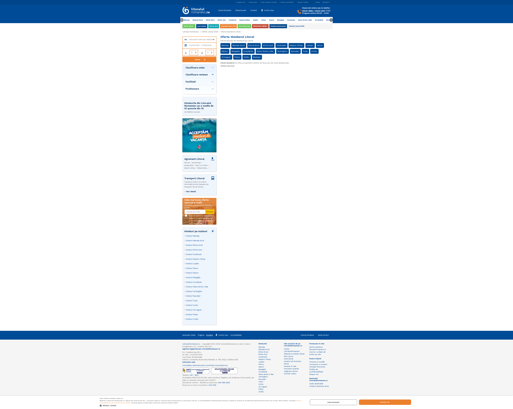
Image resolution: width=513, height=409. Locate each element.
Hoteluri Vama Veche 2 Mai (197, 287)
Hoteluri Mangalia (193, 277)
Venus (263, 20)
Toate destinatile (316, 384)
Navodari (295, 51)
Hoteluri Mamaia (192, 236)
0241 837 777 (323, 10)
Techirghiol (319, 20)
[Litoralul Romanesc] (196, 11)
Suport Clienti (303, 2)
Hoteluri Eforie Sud (194, 250)
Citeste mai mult (227, 66)
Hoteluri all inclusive (278, 26)
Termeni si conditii (316, 362)
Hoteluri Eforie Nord (194, 245)
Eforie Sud (222, 20)
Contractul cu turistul (318, 364)
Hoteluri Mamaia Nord (195, 241)
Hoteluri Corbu (192, 305)
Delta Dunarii (240, 10)
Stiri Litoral (288, 356)
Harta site (253, 2)
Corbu (314, 51)
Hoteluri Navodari (193, 296)
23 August (226, 57)
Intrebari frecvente (317, 367)
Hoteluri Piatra (192, 315)
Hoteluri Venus (192, 268)
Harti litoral (288, 359)
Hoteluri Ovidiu (192, 319)
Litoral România (307, 335)
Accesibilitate (236, 335)
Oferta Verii (213, 26)
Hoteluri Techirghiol (194, 291)
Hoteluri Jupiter (192, 264)
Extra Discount (244, 26)
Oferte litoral (188, 26)
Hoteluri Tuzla (191, 301)
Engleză (201, 335)
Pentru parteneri (287, 2)
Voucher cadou (290, 374)
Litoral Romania (224, 10)
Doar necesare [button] (333, 402)
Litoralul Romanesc (190, 32)
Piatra (237, 57)
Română (209, 335)
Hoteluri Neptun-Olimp (195, 259)
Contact (253, 10)
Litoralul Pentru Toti (228, 26)
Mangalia (280, 20)
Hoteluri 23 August (193, 310)
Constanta (291, 20)
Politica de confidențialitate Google (118, 403)
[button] (201, 405)
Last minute (201, 26)
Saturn (271, 20)
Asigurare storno (291, 371)
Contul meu (269, 10)
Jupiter (255, 20)
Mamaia (187, 20)
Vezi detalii (191, 191)
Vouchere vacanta (291, 369)
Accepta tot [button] (385, 402)
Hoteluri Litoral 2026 (296, 26)
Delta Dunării (323, 335)
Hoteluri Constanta (194, 282)
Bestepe (256, 57)
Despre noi (241, 2)
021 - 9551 (194, 375)
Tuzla (305, 51)
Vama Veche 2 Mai (305, 20)
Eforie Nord (210, 20)
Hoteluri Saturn (192, 273)
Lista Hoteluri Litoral (269, 2)
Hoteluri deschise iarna (319, 386)
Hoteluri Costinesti (193, 254)
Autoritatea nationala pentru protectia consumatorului (205, 365)
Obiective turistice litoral (294, 354)
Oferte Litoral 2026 (210, 32)
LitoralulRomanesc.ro (191, 344)
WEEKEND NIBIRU (260, 26)
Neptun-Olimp (244, 20)
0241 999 (307, 10)
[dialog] (256, 402)
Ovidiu (246, 57)
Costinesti (232, 20)
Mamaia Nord (198, 20)
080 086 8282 (224, 383)
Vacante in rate (290, 366)
